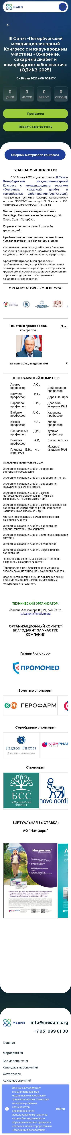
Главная (9, 1043)
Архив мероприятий (17, 1080)
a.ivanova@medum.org (36, 613)
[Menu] (63, 7)
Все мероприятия (15, 1061)
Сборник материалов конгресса (35, 155)
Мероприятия (13, 1053)
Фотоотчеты (12, 1074)
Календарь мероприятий (20, 1067)
